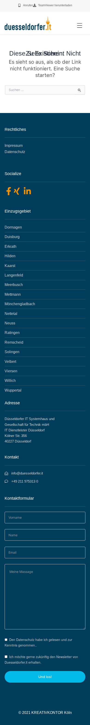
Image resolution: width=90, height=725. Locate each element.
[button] (79, 25)
